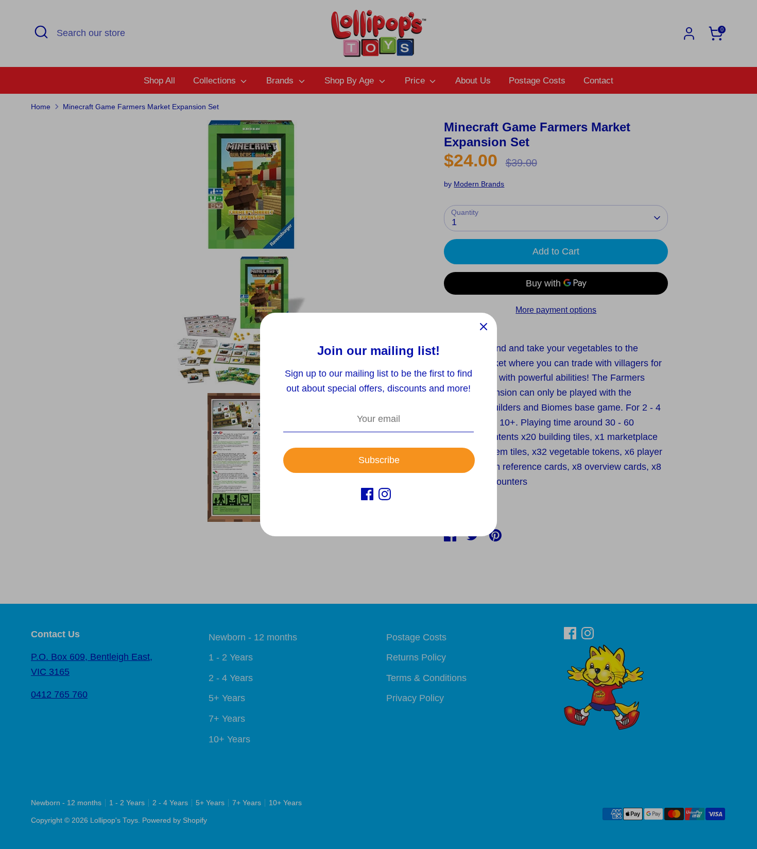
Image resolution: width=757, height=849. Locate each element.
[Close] (483, 326)
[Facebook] (367, 494)
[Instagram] (384, 494)
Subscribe (379, 460)
